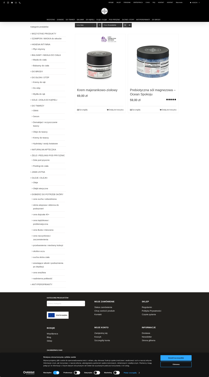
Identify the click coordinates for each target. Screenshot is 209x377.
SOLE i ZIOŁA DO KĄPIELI (44, 100)
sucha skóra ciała (41, 257)
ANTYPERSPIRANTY (42, 284)
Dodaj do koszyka (116, 110)
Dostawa (146, 333)
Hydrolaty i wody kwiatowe (45, 143)
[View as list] (129, 25)
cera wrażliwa (39, 272)
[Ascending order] (99, 25)
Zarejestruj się (101, 333)
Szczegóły (83, 110)
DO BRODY (37, 71)
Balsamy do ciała (41, 65)
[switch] (77, 372)
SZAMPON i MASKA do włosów (47, 38)
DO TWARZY (38, 106)
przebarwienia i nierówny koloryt (48, 245)
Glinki (35, 110)
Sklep (49, 341)
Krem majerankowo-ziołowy (97, 90)
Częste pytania (149, 314)
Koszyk (97, 337)
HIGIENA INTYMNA (41, 44)
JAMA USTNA (38, 172)
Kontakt (98, 314)
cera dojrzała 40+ (41, 214)
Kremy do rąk (39, 82)
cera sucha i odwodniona (45, 199)
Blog (49, 337)
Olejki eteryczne (40, 188)
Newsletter (147, 337)
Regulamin (147, 307)
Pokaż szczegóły (130, 373)
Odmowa (176, 364)
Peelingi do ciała (40, 166)
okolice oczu (39, 251)
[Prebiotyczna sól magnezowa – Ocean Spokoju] (153, 61)
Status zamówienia (103, 307)
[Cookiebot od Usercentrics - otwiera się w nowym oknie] (28, 372)
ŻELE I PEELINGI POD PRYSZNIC (48, 155)
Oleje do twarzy (40, 132)
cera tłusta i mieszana (43, 230)
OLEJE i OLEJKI (39, 178)
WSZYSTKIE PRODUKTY (44, 34)
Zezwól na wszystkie (176, 358)
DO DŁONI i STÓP (40, 77)
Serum (36, 116)
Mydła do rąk (39, 94)
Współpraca (52, 334)
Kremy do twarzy (41, 138)
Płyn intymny (39, 49)
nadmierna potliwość (42, 278)
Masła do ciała (40, 60)
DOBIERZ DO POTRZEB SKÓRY (47, 194)
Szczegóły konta (102, 340)
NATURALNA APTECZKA (44, 149)
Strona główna (148, 340)
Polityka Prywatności (151, 311)
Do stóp (36, 88)
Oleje (35, 182)
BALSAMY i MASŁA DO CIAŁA (46, 55)
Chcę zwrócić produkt (104, 311)
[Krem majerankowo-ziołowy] (100, 61)
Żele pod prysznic (41, 160)
